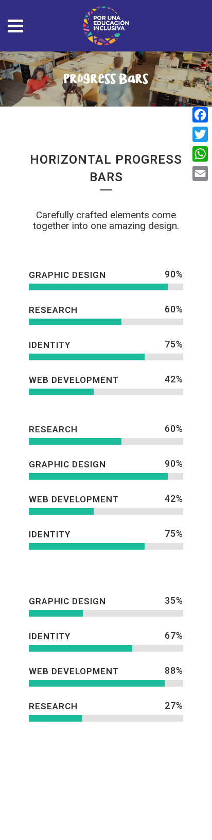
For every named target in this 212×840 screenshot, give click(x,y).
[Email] (200, 173)
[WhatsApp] (200, 154)
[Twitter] (200, 134)
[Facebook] (200, 115)
